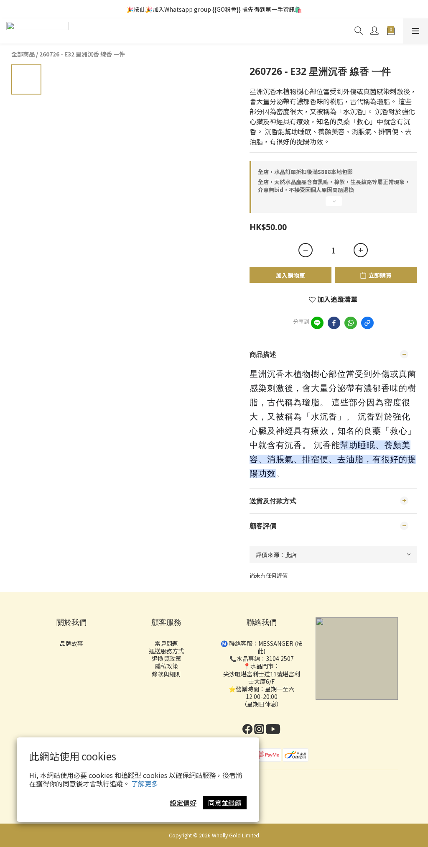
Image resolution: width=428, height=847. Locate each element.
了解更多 (144, 783)
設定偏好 (183, 803)
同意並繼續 (225, 803)
